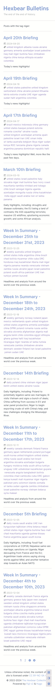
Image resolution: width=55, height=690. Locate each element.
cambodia (25, 475)
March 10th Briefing (22, 169)
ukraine (43, 47)
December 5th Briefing (25, 514)
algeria (39, 331)
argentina (21, 97)
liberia (35, 262)
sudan (7, 97)
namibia (20, 185)
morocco (22, 633)
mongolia (20, 192)
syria (6, 493)
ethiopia (29, 57)
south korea (10, 455)
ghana (29, 145)
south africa (18, 272)
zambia (7, 268)
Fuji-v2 (30, 683)
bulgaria (40, 462)
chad (6, 258)
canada (45, 145)
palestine (45, 50)
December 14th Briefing (26, 373)
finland (26, 348)
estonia (14, 94)
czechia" (17, 131)
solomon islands (27, 482)
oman (33, 138)
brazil (10, 124)
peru (15, 482)
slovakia (8, 182)
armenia (18, 50)
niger (16, 53)
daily (9, 382)
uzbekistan (24, 469)
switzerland (10, 91)
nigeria (7, 57)
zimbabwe (39, 53)
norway (29, 317)
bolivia (13, 258)
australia (17, 141)
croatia (22, 94)
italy (40, 178)
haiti (13, 97)
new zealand (40, 599)
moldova (17, 465)
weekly (10, 251)
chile (6, 189)
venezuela (34, 265)
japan (30, 268)
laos (14, 633)
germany (8, 50)
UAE (29, 94)
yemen (15, 275)
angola (7, 335)
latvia (6, 94)
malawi (13, 493)
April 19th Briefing (20, 78)
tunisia (42, 341)
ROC (13, 145)
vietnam (45, 265)
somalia (41, 482)
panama (18, 148)
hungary (8, 465)
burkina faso (26, 53)
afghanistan (29, 331)
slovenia (17, 331)
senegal (20, 189)
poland (35, 91)
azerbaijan (28, 50)
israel (37, 50)
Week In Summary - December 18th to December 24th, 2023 (24, 302)
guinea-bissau (37, 533)
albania (28, 47)
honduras (9, 262)
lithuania (43, 91)
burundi (23, 275)
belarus (42, 489)
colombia (9, 60)
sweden (18, 348)
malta (31, 613)
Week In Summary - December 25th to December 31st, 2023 (23, 236)
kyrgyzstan (10, 526)
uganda (42, 94)
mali (10, 53)
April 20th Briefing (20, 37)
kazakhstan (45, 192)
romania (8, 131)
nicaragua (9, 341)
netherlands (18, 321)
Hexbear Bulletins (26, 8)
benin (14, 335)
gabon (46, 475)
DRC (41, 258)
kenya (21, 57)
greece (17, 599)
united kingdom (15, 47)
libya (34, 141)
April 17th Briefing (20, 115)
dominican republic (34, 148)
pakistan (29, 272)
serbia (44, 328)
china (14, 57)
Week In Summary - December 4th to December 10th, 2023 (24, 581)
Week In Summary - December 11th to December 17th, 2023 (23, 433)
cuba (36, 258)
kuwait (14, 479)
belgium (27, 141)
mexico (17, 124)
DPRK (13, 328)
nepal (44, 526)
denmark (8, 348)
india (39, 138)
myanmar (22, 258)
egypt (13, 195)
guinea (14, 338)
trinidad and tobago (35, 185)
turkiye (7, 275)
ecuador (38, 57)
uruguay (8, 469)
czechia (23, 613)
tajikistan (21, 526)
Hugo (39, 683)
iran (22, 138)
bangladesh (30, 472)
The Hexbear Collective (34, 680)
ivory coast (44, 182)
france (44, 448)
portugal (45, 451)
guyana (47, 469)
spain (45, 134)
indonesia (27, 124)
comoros (31, 627)
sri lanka (8, 141)
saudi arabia (23, 195)
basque (22, 128)
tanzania (20, 145)
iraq (6, 53)
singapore (31, 606)
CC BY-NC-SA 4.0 (38, 675)
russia (35, 47)
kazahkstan (37, 469)
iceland (37, 317)
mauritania (9, 185)
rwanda (25, 265)
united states (13, 87)
